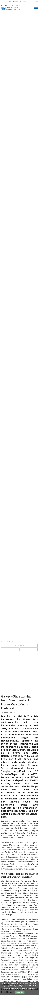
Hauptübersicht (19, 645)
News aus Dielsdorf (7, 642)
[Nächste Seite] (29, 649)
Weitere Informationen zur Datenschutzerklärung (19, 989)
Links (30, 2)
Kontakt (25, 2)
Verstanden (19, 992)
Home (36, 2)
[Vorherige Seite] (10, 649)
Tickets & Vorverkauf (15, 2)
